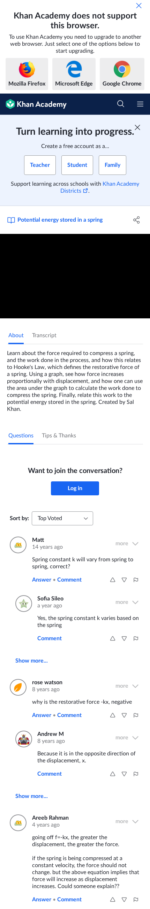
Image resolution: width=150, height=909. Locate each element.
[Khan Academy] (33, 104)
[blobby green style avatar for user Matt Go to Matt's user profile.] (17, 545)
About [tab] (16, 335)
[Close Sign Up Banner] (137, 127)
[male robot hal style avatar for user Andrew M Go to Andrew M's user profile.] (22, 739)
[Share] (137, 220)
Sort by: (19, 518)
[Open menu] (140, 104)
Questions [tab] (20, 435)
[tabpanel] (75, 378)
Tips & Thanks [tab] (59, 435)
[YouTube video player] (75, 276)
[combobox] (62, 518)
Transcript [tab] (44, 335)
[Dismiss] (138, 5)
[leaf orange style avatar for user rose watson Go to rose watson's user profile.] (17, 687)
